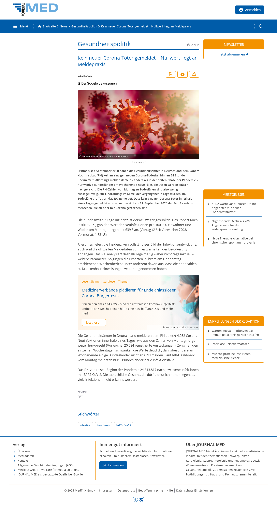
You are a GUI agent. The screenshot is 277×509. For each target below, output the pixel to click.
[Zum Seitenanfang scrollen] (270, 502)
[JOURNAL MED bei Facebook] (135, 499)
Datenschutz (126, 490)
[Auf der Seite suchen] (261, 26)
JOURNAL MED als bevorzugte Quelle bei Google (50, 474)
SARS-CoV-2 (123, 425)
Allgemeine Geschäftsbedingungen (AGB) (45, 465)
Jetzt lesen (94, 322)
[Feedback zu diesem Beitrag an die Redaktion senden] (194, 74)
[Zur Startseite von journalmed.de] (35, 10)
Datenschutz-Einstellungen (194, 490)
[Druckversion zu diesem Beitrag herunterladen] (171, 74)
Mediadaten (26, 456)
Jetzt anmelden (113, 465)
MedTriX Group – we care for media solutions (48, 470)
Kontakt (23, 460)
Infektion (85, 425)
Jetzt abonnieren (232, 54)
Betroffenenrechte (150, 490)
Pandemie (103, 425)
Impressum (106, 490)
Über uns (24, 451)
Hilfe (169, 490)
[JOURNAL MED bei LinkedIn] (141, 499)
